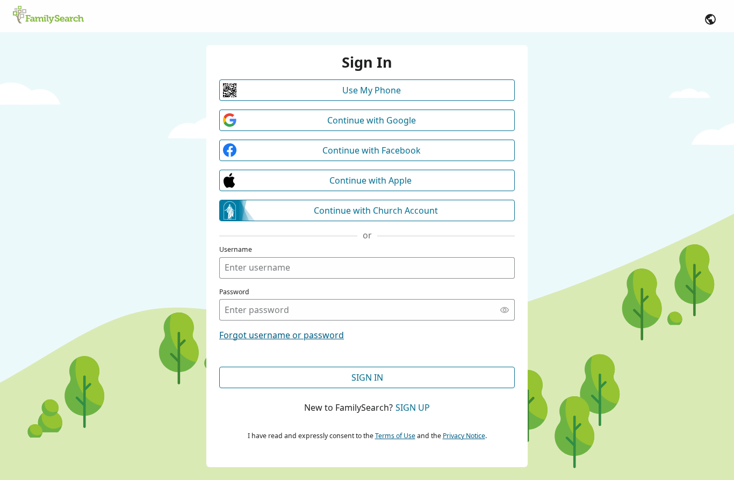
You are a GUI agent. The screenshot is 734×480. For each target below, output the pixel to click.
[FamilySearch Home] (48, 15)
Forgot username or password (281, 335)
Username (235, 249)
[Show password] (504, 309)
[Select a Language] (710, 19)
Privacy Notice (464, 435)
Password (234, 291)
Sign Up (412, 407)
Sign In (367, 377)
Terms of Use (395, 435)
